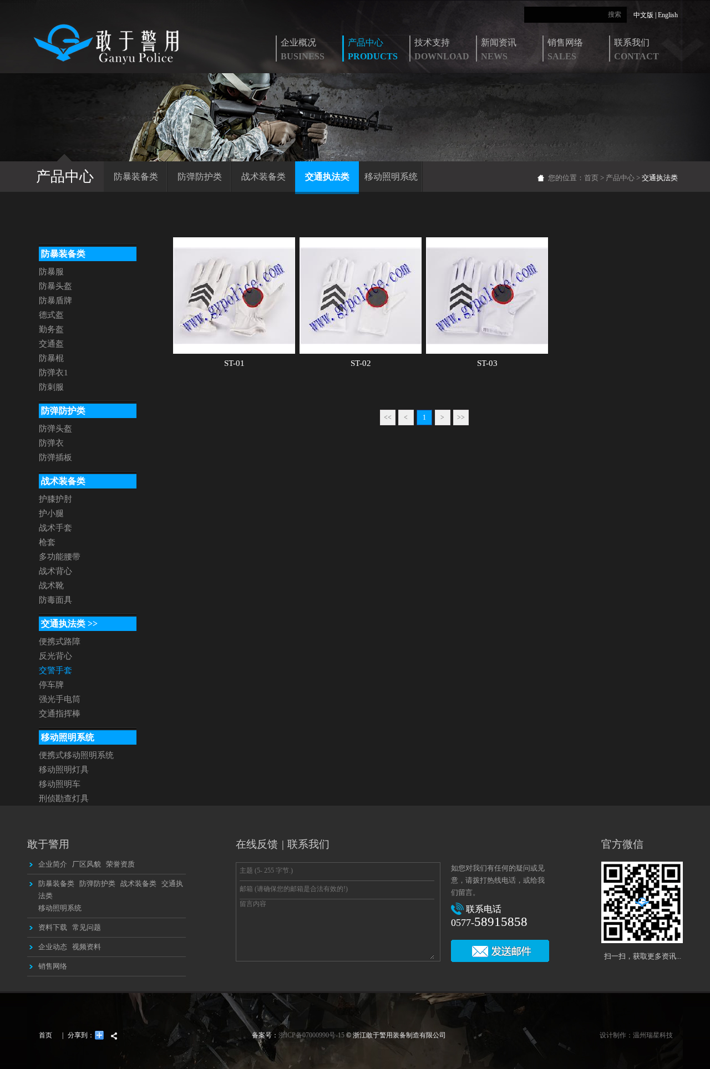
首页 (591, 178)
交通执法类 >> (68, 623)
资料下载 (52, 927)
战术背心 (55, 571)
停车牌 (51, 684)
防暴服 (51, 271)
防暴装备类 (136, 176)
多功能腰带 (59, 556)
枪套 (47, 542)
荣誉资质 (120, 864)
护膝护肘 (55, 499)
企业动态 (52, 947)
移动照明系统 (391, 176)
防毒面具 (55, 599)
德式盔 (51, 314)
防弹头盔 (55, 428)
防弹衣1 (53, 372)
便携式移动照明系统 (76, 755)
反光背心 (55, 655)
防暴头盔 (55, 286)
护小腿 (51, 513)
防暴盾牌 (55, 300)
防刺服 (51, 387)
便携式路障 (59, 641)
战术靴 (51, 585)
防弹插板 (55, 457)
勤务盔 (51, 329)
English (668, 15)
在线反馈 (257, 844)
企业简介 (52, 864)
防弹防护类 (200, 176)
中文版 (643, 15)
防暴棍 (51, 358)
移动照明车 (59, 784)
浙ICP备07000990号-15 (311, 1035)
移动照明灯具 (64, 769)
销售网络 (52, 966)
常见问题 (86, 927)
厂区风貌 (86, 864)
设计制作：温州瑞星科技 (636, 1035)
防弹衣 (51, 443)
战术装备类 (263, 176)
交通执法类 (327, 176)
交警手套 (55, 670)
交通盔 (51, 343)
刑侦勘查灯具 (64, 798)
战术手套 (55, 527)
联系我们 (308, 844)
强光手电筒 (59, 699)
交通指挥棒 (59, 713)
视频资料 (86, 947)
